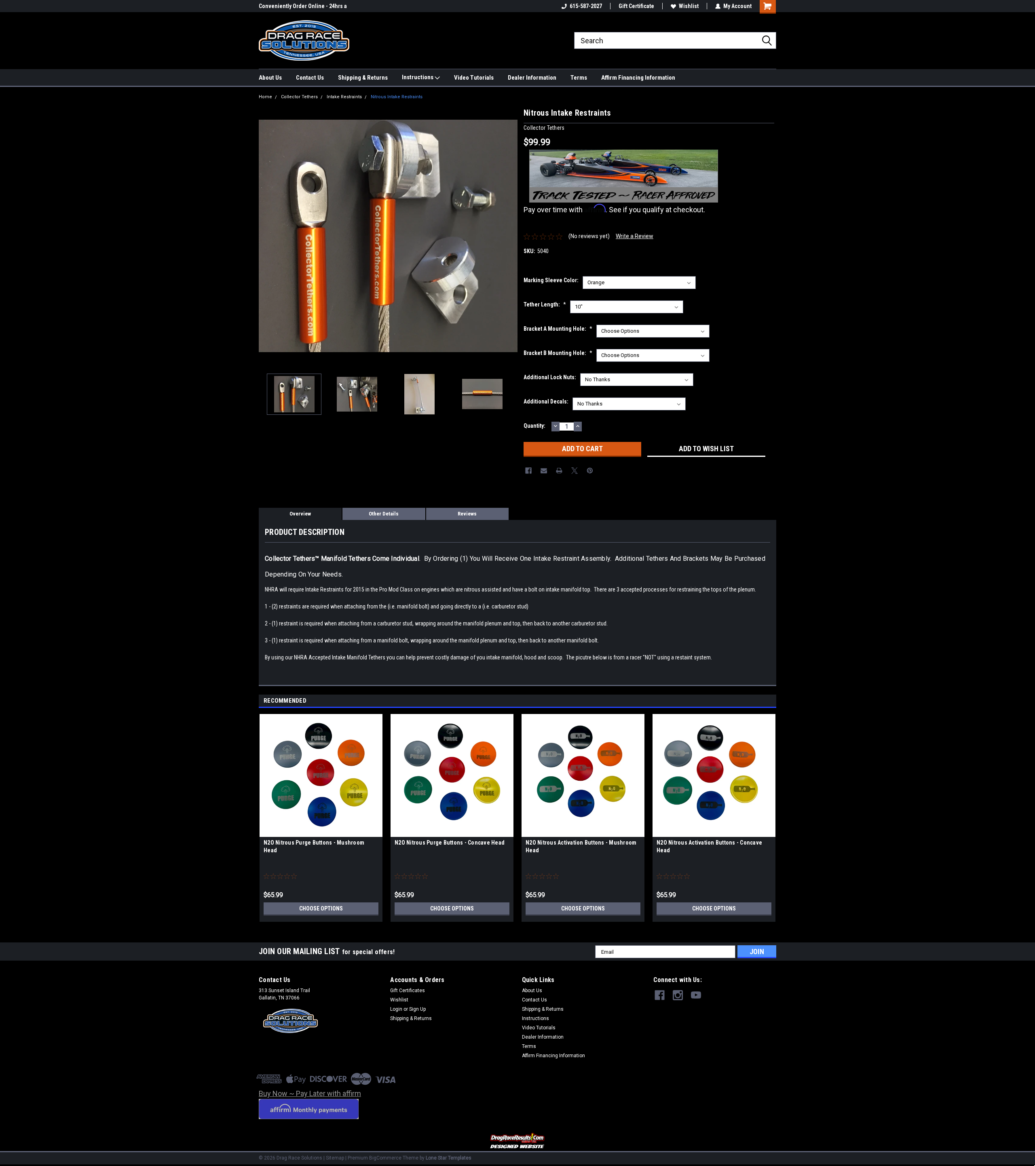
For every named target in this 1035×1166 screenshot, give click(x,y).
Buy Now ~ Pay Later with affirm (310, 1093)
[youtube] (696, 995)
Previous (267, 236)
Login (396, 1009)
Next (509, 236)
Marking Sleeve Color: (551, 280)
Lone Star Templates (448, 1158)
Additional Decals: (546, 401)
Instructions (418, 77)
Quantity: (534, 425)
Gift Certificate (636, 6)
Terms (578, 77)
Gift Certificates (407, 990)
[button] (517, 1141)
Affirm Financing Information (638, 77)
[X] (574, 470)
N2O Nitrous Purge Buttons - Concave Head (450, 842)
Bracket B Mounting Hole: (558, 353)
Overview (300, 514)
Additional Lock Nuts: (550, 377)
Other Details (384, 514)
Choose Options (321, 908)
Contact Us (310, 77)
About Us (270, 77)
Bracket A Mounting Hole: (558, 328)
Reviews (467, 514)
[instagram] (678, 995)
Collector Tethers (299, 96)
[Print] (559, 470)
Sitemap (335, 1158)
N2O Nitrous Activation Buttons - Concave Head (709, 846)
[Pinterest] (590, 470)
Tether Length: (545, 304)
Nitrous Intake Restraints (396, 96)
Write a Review (634, 236)
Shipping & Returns (363, 77)
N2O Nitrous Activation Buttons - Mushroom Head (581, 846)
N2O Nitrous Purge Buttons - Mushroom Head (314, 846)
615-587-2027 (586, 6)
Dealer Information (532, 77)
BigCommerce (385, 1158)
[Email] (544, 470)
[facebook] (660, 995)
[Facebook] (528, 470)
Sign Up (417, 1009)
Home (265, 96)
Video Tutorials (474, 77)
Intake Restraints (344, 96)
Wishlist (689, 6)
